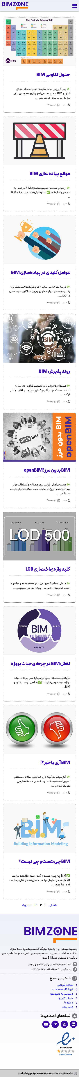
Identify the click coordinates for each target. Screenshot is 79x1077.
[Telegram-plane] (55, 1024)
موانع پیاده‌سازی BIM (50, 173)
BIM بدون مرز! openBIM (47, 470)
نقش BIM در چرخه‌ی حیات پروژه (40, 663)
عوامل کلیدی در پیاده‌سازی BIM (40, 272)
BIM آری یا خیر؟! (55, 762)
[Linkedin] (73, 1024)
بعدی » (27, 905)
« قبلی (53, 905)
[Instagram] (64, 1024)
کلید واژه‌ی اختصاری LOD (48, 569)
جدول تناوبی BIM (53, 75)
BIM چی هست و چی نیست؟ (44, 861)
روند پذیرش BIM (54, 371)
